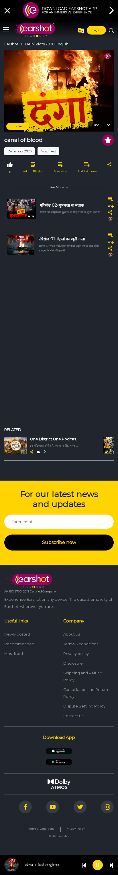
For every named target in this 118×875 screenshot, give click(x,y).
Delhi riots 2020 (19, 151)
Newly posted (17, 634)
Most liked (48, 151)
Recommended (19, 644)
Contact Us (73, 716)
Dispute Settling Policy (84, 706)
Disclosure (73, 663)
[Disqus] (59, 345)
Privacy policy (76, 654)
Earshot (11, 44)
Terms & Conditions (41, 828)
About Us (71, 634)
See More (57, 187)
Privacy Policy (75, 828)
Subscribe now (59, 542)
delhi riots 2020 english (46, 44)
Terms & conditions (80, 644)
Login (96, 30)
